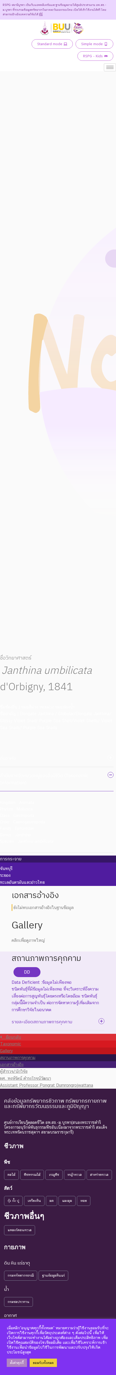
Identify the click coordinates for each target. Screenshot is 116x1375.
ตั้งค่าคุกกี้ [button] (17, 1363)
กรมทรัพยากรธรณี (21, 1275)
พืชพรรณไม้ (32, 1175)
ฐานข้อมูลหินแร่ (53, 1275)
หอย (83, 1201)
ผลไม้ (11, 1175)
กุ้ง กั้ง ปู (13, 1201)
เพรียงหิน (34, 1201)
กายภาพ (15, 1247)
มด (51, 1201)
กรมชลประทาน (18, 1302)
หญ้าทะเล (74, 1175)
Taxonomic (10, 1043)
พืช (7, 1162)
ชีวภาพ (13, 1146)
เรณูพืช (54, 1175)
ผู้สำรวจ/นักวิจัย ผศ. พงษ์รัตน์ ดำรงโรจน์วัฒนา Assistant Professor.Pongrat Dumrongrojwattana (46, 1078)
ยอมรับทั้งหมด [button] (43, 1363)
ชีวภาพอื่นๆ (24, 1216)
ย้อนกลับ (11, 1037)
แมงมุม (67, 1201)
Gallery (6, 1050)
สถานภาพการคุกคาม (17, 1057)
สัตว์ (8, 1188)
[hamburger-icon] (110, 67)
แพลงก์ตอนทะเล (20, 1230)
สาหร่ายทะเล (99, 1175)
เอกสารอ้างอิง (11, 1064)
